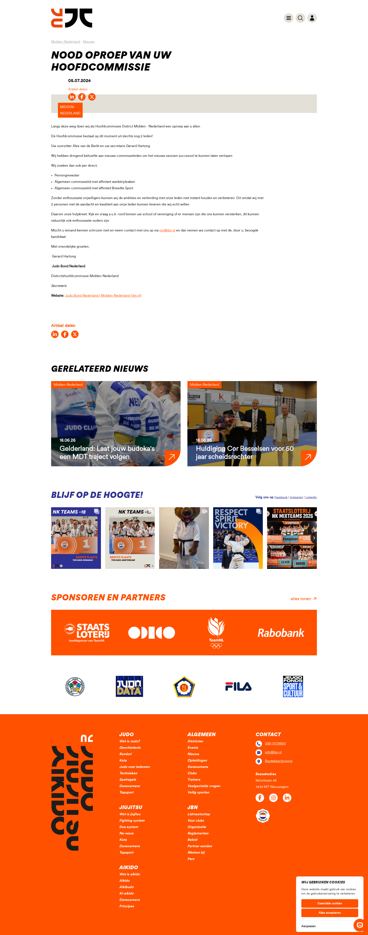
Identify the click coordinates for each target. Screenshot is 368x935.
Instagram (296, 497)
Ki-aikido (126, 893)
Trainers (193, 779)
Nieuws (89, 41)
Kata (123, 760)
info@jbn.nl (273, 752)
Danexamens (129, 786)
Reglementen (197, 833)
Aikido (124, 880)
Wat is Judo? (129, 741)
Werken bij (195, 852)
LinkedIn (311, 497)
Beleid (192, 839)
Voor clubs (195, 820)
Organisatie (196, 827)
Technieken (128, 773)
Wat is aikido (129, 874)
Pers (190, 859)
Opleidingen (197, 760)
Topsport (126, 792)
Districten (195, 741)
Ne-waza (126, 833)
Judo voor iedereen (134, 767)
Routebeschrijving (278, 761)
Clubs (192, 773)
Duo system (128, 827)
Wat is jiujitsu (129, 814)
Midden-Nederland (65, 41)
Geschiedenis (130, 747)
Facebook (281, 497)
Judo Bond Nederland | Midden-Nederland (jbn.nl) (103, 295)
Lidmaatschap (198, 814)
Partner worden (199, 846)
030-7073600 (275, 743)
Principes (126, 906)
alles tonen (301, 599)
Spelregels (127, 779)
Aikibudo (126, 887)
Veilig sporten (198, 792)
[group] (116, 423)
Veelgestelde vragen (203, 786)
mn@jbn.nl (167, 230)
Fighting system (132, 820)
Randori (125, 754)
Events (192, 747)
